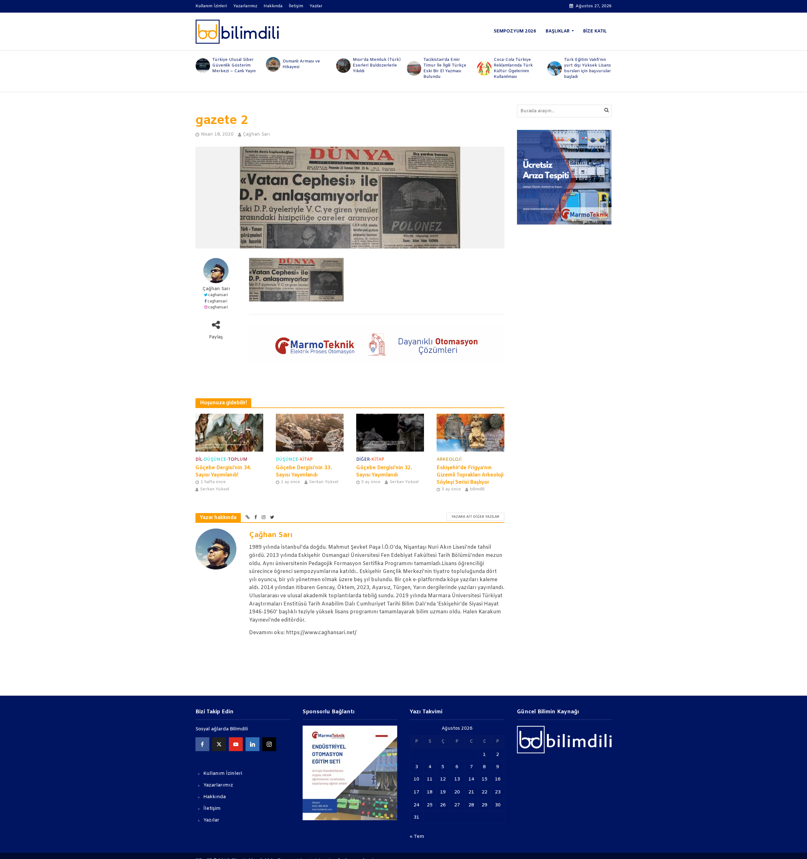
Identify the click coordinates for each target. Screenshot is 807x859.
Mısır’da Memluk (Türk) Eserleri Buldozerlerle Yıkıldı (377, 65)
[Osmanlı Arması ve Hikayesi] (272, 64)
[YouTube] (236, 744)
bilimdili (477, 489)
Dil (198, 460)
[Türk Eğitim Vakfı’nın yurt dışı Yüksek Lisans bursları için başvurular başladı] (554, 68)
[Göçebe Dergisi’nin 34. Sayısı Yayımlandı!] (229, 432)
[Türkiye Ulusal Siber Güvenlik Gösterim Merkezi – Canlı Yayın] (202, 65)
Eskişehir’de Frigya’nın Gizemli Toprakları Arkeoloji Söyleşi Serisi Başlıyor (470, 475)
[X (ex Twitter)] (219, 744)
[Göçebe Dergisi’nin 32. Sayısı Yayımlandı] (390, 432)
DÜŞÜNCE (215, 460)
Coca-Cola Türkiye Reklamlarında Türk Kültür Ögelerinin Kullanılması (513, 68)
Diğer (363, 460)
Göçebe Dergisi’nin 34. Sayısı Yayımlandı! (223, 471)
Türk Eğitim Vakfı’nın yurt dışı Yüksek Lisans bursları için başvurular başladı (587, 68)
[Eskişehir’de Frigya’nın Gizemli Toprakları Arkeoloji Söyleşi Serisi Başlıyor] (470, 432)
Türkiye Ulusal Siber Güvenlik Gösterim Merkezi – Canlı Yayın (234, 65)
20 (457, 792)
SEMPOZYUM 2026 (515, 31)
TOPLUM (237, 460)
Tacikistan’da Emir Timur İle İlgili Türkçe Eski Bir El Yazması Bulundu (444, 68)
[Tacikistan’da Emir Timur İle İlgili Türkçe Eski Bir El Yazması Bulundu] (413, 68)
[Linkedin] (252, 744)
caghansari (218, 295)
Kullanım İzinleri (211, 6)
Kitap (306, 460)
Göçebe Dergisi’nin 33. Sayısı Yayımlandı (304, 471)
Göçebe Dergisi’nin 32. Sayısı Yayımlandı (384, 471)
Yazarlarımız (245, 6)
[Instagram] (269, 744)
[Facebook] (202, 744)
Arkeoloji (449, 460)
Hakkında (273, 6)
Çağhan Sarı (256, 134)
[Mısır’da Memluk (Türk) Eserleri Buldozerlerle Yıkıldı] (343, 65)
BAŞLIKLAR (558, 31)
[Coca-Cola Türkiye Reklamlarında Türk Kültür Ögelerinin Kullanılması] (484, 68)
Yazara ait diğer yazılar (475, 517)
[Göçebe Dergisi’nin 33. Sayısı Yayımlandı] (310, 432)
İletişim (296, 6)
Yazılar (316, 6)
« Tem (417, 836)
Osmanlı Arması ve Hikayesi (301, 64)
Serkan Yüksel (214, 489)
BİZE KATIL (595, 31)
